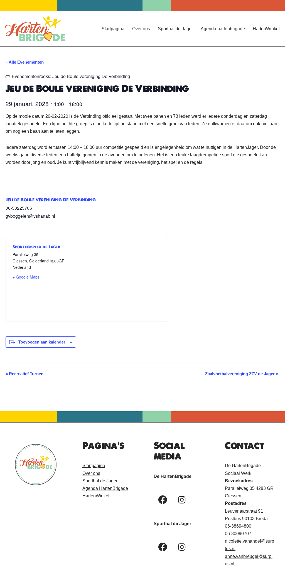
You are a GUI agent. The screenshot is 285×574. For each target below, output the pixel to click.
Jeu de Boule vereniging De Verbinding (51, 199)
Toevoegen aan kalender (41, 342)
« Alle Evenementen (25, 62)
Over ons (141, 28)
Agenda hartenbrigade (223, 28)
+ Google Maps (26, 277)
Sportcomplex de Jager (36, 246)
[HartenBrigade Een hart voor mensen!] (34, 28)
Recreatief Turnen (24, 373)
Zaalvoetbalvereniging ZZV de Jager (241, 373)
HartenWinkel (266, 28)
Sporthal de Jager (175, 28)
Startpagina (113, 28)
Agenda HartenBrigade (105, 488)
